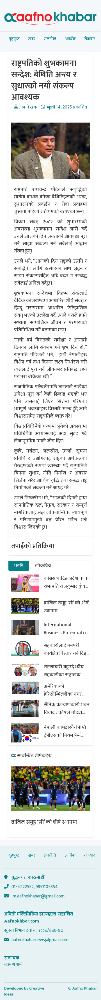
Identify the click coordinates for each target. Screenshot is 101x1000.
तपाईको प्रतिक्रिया (32, 546)
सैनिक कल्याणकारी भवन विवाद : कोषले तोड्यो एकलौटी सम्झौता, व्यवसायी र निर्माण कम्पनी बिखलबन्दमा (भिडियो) (67, 709)
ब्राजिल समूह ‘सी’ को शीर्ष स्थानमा (66, 607)
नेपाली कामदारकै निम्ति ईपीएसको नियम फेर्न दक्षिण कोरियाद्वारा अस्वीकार (65, 731)
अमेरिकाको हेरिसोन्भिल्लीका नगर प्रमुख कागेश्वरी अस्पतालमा (63, 690)
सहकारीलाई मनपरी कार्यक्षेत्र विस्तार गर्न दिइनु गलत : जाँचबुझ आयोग (66, 649)
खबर (31, 39)
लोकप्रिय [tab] (43, 566)
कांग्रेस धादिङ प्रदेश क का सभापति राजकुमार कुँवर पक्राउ (67, 582)
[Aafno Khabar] (50, 19)
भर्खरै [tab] (18, 566)
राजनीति (50, 39)
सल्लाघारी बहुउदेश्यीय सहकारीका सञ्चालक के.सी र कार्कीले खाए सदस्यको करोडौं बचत (64, 671)
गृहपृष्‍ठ (14, 39)
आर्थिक (70, 39)
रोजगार (89, 39)
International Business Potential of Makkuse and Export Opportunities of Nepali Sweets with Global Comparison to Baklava (66, 629)
